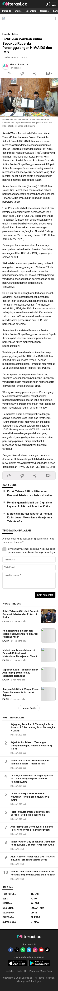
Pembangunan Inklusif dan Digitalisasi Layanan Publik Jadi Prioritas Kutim (30, 504)
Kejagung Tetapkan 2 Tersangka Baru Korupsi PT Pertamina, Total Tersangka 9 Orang (32, 727)
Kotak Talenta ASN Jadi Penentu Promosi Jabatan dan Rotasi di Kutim (29, 493)
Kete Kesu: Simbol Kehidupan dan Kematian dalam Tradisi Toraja (29, 762)
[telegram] (29, 949)
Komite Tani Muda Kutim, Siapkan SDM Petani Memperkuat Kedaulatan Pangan (32, 873)
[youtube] (41, 949)
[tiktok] (47, 949)
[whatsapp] (22, 949)
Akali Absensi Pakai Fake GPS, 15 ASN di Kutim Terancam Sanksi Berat (32, 858)
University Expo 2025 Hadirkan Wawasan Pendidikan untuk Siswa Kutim (29, 796)
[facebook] (10, 949)
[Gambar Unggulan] (29, 97)
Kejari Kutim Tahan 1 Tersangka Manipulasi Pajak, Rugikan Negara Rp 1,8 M (31, 745)
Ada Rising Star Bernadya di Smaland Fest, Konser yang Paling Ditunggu (31, 828)
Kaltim (15, 34)
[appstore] (17, 963)
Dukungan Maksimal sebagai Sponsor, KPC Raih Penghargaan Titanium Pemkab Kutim (31, 778)
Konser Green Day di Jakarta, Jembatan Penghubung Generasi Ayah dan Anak (32, 843)
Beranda (6, 34)
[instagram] (35, 949)
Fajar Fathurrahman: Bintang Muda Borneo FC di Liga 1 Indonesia (30, 813)
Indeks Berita (29, 708)
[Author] (5, 66)
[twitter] (16, 949)
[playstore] (39, 963)
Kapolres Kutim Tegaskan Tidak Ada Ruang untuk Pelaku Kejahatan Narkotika (20, 672)
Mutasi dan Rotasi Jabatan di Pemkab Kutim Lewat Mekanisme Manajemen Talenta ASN (30, 517)
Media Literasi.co (19, 64)
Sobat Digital (35, 981)
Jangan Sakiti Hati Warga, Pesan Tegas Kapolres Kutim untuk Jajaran (20, 692)
